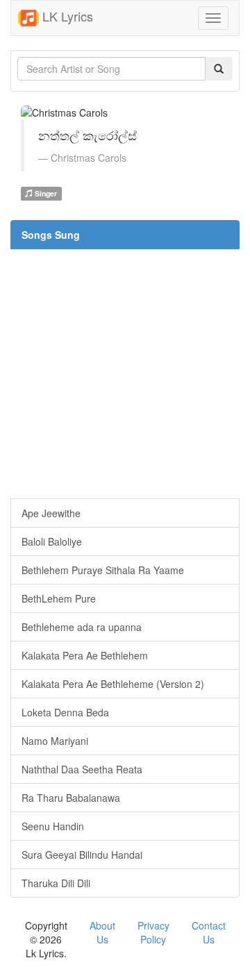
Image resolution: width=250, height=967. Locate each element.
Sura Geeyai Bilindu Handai (82, 854)
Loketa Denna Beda (65, 712)
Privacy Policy (153, 932)
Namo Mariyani (55, 741)
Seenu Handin (53, 826)
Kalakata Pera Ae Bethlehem (85, 655)
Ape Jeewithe (51, 513)
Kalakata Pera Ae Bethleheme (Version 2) (113, 684)
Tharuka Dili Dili (56, 883)
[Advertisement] (125, 373)
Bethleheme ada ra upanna (82, 627)
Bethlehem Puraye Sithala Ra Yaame (103, 570)
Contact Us (209, 932)
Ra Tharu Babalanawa (71, 798)
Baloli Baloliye (52, 541)
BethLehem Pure (59, 598)
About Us (102, 932)
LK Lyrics (66, 16)
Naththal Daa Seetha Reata (82, 769)
